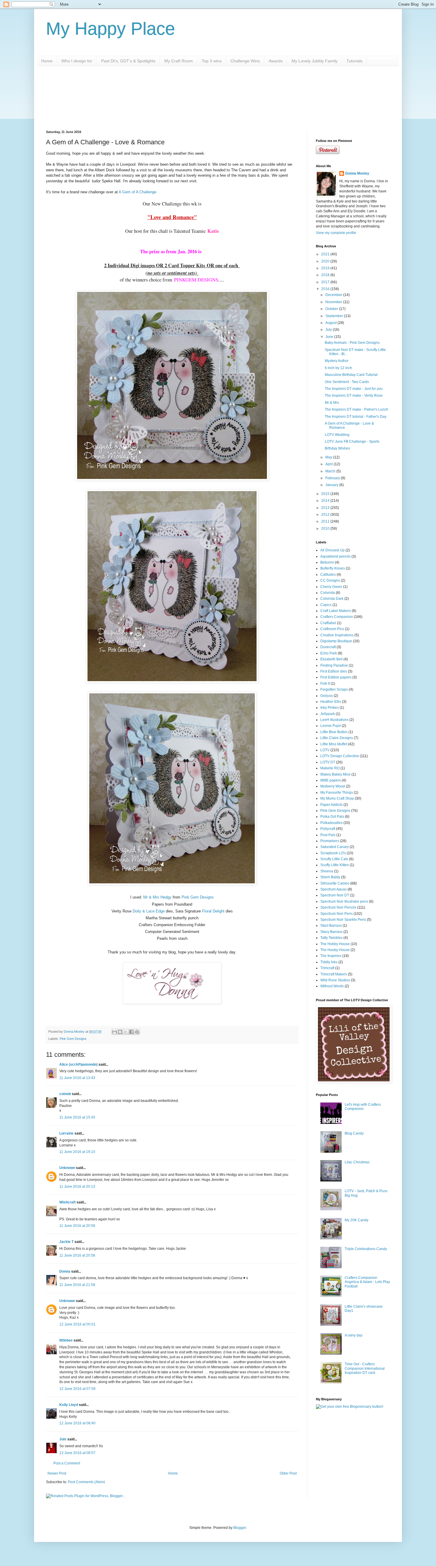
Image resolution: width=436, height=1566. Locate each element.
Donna (64, 1271)
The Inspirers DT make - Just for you (354, 389)
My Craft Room (178, 60)
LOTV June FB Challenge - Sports (352, 441)
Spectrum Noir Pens (336, 914)
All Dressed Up (332, 550)
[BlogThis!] (120, 1032)
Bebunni (327, 562)
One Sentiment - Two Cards (347, 382)
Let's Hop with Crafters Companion (363, 1106)
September (334, 316)
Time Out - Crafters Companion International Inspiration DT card (365, 1368)
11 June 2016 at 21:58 (77, 1285)
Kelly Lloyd (68, 1405)
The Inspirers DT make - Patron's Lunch (356, 409)
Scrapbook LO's (333, 853)
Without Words (332, 986)
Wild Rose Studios (335, 980)
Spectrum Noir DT (334, 895)
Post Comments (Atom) (86, 1482)
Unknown (67, 1168)
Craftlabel (328, 623)
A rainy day (353, 1335)
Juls (62, 1439)
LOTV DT (327, 762)
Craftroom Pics (332, 629)
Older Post (288, 1473)
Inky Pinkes (329, 708)
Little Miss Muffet (333, 744)
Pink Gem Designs (198, 897)
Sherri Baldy (330, 877)
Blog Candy (354, 1133)
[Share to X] (126, 1032)
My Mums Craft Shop (337, 798)
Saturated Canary (334, 847)
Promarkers (329, 841)
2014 (325, 501)
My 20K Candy (356, 1220)
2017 (325, 282)
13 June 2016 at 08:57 (77, 1453)
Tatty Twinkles (331, 938)
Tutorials (354, 60)
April (329, 464)
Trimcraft (327, 968)
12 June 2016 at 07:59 (77, 1389)
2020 (325, 261)
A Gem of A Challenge (137, 192)
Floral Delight (214, 911)
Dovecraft (328, 647)
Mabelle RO (330, 768)
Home (46, 60)
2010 (325, 528)
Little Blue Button (334, 732)
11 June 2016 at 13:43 (77, 1078)
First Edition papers (335, 677)
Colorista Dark (331, 599)
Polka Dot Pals (332, 816)
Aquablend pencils (335, 556)
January (332, 485)
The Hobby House (335, 944)
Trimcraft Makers (333, 974)
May (329, 457)
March (330, 471)
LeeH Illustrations (334, 720)
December (334, 295)
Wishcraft (67, 1202)
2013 (325, 508)
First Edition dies (333, 671)
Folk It (325, 683)
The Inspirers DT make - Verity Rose (354, 395)
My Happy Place (110, 29)
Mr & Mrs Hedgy (157, 897)
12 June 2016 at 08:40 (77, 1423)
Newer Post (56, 1473)
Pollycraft (327, 829)
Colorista (327, 593)
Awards (276, 60)
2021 (325, 254)
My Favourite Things (336, 792)
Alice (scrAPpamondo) (78, 1064)
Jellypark (327, 714)
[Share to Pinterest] (137, 1032)
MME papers (330, 780)
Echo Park (328, 653)
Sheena (326, 871)
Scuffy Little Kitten (334, 865)
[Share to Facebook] (131, 1032)
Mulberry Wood (332, 786)
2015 (325, 494)
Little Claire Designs (336, 738)
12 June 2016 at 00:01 (77, 1324)
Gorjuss (326, 696)
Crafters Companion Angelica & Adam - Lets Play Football (367, 1282)
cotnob (65, 1094)
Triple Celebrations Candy (366, 1249)
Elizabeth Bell (331, 659)
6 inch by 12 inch (338, 368)
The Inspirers (330, 956)
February (333, 478)
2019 (325, 268)
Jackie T (66, 1242)
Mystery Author (337, 361)
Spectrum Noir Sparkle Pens (343, 920)
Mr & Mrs (332, 403)
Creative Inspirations (337, 635)
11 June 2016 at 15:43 (77, 1117)
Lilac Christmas (357, 1162)
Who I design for (76, 60)
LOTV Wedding (337, 435)
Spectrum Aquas (333, 889)
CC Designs (330, 580)
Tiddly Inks (329, 962)
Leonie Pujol (330, 726)
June (329, 337)
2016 (325, 289)
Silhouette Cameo (334, 883)
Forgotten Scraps (334, 689)
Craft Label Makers (335, 611)
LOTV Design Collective (339, 756)
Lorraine (66, 1133)
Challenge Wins (245, 60)
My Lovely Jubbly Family (315, 60)
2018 (325, 275)
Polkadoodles (331, 823)
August (331, 323)
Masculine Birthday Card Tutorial (351, 375)
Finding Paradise (334, 665)
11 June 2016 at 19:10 (77, 1152)
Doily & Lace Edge (149, 911)
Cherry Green (331, 587)
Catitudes (328, 574)
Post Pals (327, 835)
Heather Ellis (330, 702)
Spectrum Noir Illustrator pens (344, 901)
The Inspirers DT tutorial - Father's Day (355, 417)
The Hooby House (335, 950)
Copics (326, 605)
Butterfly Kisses (332, 568)
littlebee (66, 1340)
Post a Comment (66, 1463)
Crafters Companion (336, 617)
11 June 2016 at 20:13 (77, 1186)
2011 (325, 521)
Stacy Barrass (331, 932)
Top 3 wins (212, 60)
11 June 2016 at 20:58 (77, 1226)
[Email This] (114, 1032)
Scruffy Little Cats (334, 859)
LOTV (325, 750)
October (332, 309)
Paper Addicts (331, 805)
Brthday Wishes (337, 448)
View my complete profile (336, 233)
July (329, 330)
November (334, 302)
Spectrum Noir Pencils (338, 907)
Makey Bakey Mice (335, 774)
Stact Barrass (331, 925)
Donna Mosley (357, 173)
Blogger (239, 1528)
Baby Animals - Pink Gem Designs (352, 343)
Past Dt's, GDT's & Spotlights (128, 60)
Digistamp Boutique (336, 641)
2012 (325, 514)
